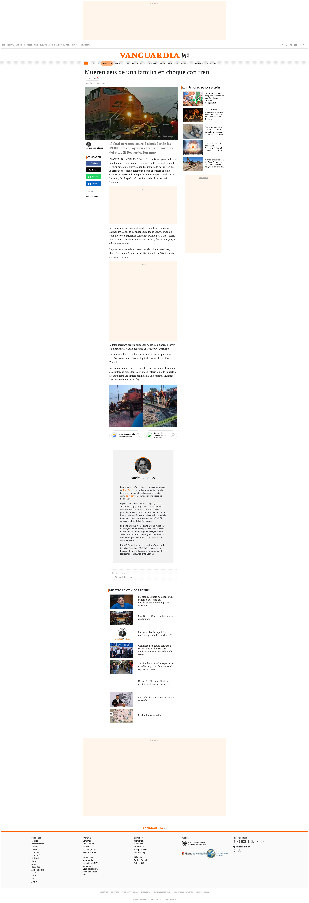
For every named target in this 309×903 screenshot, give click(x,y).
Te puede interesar (124, 577)
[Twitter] (286, 45)
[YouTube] (295, 45)
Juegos (95, 63)
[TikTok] (300, 45)
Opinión (152, 63)
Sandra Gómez (96, 148)
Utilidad (185, 63)
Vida (209, 63)
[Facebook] (282, 45)
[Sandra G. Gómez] (143, 465)
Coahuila (107, 63)
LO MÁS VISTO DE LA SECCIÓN (201, 87)
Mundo (141, 63)
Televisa (129, 496)
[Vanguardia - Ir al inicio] (154, 55)
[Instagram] (290, 45)
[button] (86, 63)
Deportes (173, 63)
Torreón (88, 83)
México (130, 63)
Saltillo (119, 63)
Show (162, 63)
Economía (198, 63)
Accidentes (92, 196)
